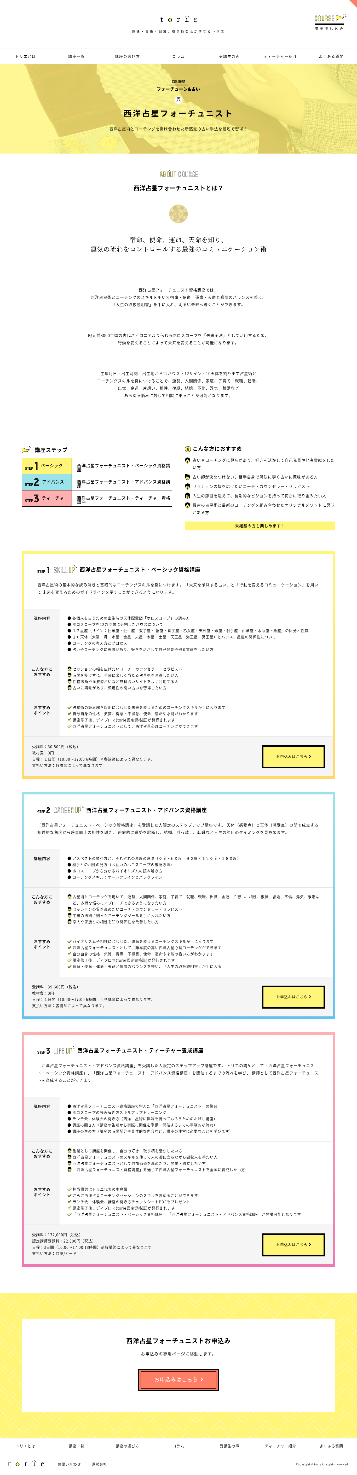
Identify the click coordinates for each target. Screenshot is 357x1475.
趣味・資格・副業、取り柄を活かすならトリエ (178, 31)
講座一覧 (76, 56)
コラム (178, 56)
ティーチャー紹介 (280, 56)
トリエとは (25, 56)
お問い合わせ (69, 1464)
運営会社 (99, 1464)
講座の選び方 (127, 56)
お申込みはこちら (292, 756)
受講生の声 (229, 56)
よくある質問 (331, 56)
